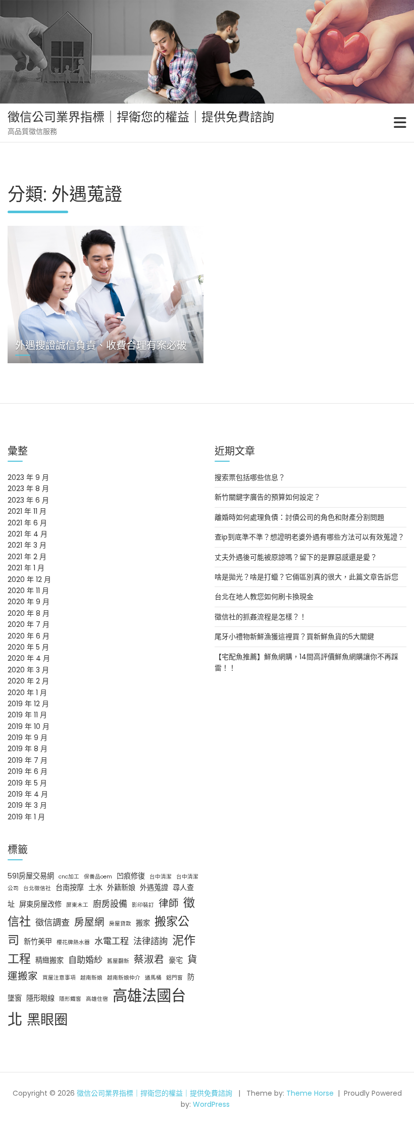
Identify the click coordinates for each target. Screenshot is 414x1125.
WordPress (211, 1104)
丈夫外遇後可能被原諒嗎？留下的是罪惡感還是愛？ (296, 557)
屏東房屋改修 (40, 904)
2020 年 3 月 (28, 670)
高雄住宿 (97, 999)
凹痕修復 (131, 876)
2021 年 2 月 (27, 557)
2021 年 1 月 (26, 568)
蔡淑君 (149, 959)
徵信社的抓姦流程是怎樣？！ (260, 617)
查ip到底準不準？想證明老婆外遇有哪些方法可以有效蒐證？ (309, 537)
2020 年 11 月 (28, 590)
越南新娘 (91, 978)
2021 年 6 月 (27, 523)
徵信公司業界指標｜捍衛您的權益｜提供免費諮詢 (141, 117)
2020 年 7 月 (28, 624)
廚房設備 (110, 904)
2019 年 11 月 (27, 715)
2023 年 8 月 (28, 488)
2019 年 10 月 (28, 726)
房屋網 (89, 922)
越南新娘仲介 (123, 978)
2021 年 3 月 (27, 545)
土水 (95, 888)
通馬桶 (153, 978)
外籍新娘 (121, 888)
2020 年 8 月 (28, 613)
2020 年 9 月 (28, 602)
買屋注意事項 (59, 978)
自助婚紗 (85, 960)
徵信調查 (52, 922)
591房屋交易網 (31, 876)
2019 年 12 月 (28, 704)
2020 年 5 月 (28, 647)
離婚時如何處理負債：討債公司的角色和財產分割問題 (299, 517)
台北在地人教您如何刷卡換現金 (264, 597)
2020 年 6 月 (28, 636)
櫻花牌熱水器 (73, 942)
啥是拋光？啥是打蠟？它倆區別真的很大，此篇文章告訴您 (306, 577)
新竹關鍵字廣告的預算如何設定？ (268, 497)
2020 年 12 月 (29, 579)
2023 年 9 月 (28, 477)
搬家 (143, 923)
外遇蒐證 (154, 888)
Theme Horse (310, 1093)
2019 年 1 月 (26, 817)
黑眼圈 (47, 1020)
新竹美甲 (38, 942)
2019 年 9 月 (27, 737)
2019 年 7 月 (27, 760)
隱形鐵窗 (70, 999)
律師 (169, 903)
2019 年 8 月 (27, 749)
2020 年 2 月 (28, 681)
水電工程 (111, 941)
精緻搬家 (49, 960)
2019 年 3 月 (27, 805)
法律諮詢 (150, 941)
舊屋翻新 (118, 961)
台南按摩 (70, 888)
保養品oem (98, 877)
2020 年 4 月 (29, 658)
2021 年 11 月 (27, 511)
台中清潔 (160, 877)
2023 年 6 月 (28, 500)
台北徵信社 (37, 888)
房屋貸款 (120, 923)
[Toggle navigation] (400, 123)
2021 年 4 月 (27, 534)
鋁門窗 (174, 978)
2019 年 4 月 (28, 794)
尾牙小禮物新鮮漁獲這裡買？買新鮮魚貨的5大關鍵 (294, 636)
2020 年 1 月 (27, 693)
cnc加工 (69, 877)
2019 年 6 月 (27, 771)
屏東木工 (77, 905)
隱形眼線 (40, 998)
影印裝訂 (143, 905)
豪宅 (176, 960)
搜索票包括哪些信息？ (250, 477)
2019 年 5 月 (27, 783)
